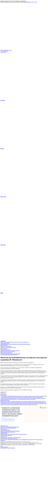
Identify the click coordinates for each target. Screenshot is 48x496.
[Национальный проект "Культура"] (7, 351)
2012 (28, 344)
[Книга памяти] (3, 348)
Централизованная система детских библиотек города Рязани (5, 51)
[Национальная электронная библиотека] (8, 354)
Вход (1, 445)
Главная (2, 343)
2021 (8, 343)
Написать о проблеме (8, 419)
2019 (14, 344)
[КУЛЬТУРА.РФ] (4, 345)
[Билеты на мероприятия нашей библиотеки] (9, 426)
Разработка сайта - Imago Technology (7, 447)
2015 (22, 344)
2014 (24, 344)
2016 (20, 344)
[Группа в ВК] (3, 436)
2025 (3, 344)
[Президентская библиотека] (6, 352)
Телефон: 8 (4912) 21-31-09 (31, 2)
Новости (2, 342)
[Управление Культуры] (5, 349)
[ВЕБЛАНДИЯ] (3, 433)
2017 (18, 344)
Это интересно (20, 342)
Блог (5, 342)
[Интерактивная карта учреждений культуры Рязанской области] (13, 434)
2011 (29, 344)
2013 (26, 344)
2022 (9, 344)
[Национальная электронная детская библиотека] (10, 353)
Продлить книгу (3, 439)
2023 (7, 344)
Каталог (41, 439)
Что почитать (14, 342)
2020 (13, 344)
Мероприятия (9, 342)
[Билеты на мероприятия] (5, 346)
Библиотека (26, 342)
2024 (5, 344)
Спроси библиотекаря (11, 439)
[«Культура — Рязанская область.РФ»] (8, 347)
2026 (1, 344)
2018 (16, 344)
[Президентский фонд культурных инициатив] (9, 350)
